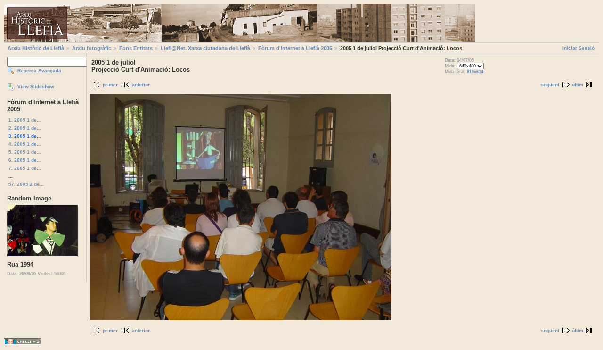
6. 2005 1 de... (24, 160)
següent (550, 84)
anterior (141, 84)
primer (110, 84)
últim (577, 84)
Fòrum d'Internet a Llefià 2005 (295, 48)
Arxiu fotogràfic (91, 48)
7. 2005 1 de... (24, 168)
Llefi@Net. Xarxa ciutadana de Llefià (205, 48)
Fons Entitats (136, 48)
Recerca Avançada (39, 70)
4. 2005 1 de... (24, 144)
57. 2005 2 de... (26, 184)
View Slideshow (35, 86)
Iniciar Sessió (578, 47)
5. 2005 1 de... (24, 152)
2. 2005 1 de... (24, 128)
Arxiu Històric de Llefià (36, 48)
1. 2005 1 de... (24, 120)
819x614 (475, 71)
